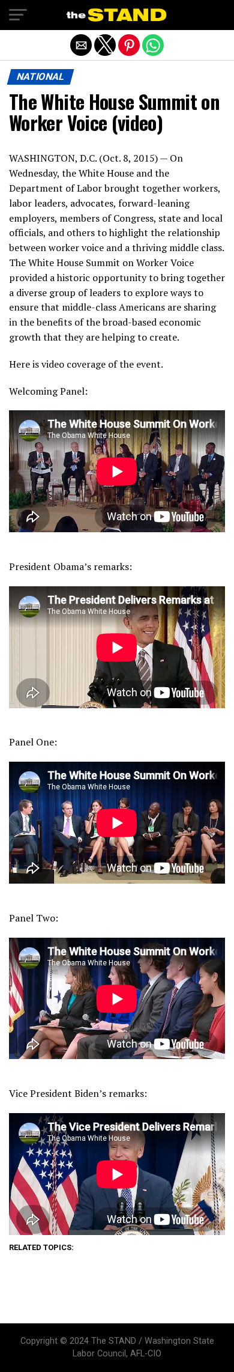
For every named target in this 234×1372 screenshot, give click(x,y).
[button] (18, 15)
